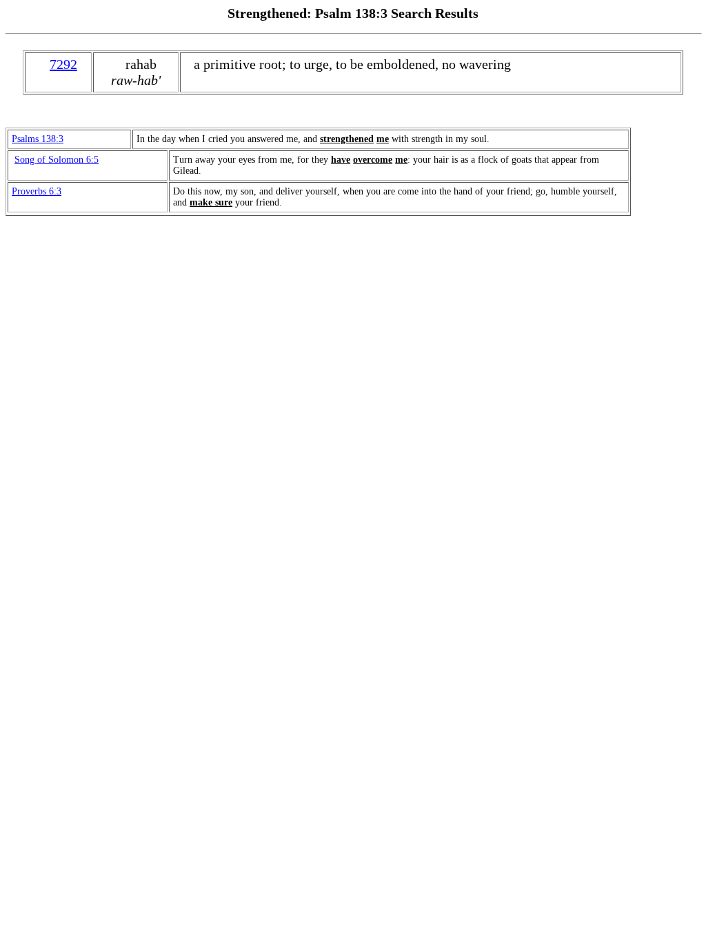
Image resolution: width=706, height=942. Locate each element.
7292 (63, 64)
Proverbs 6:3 (36, 191)
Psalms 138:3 (37, 139)
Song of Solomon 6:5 (56, 159)
